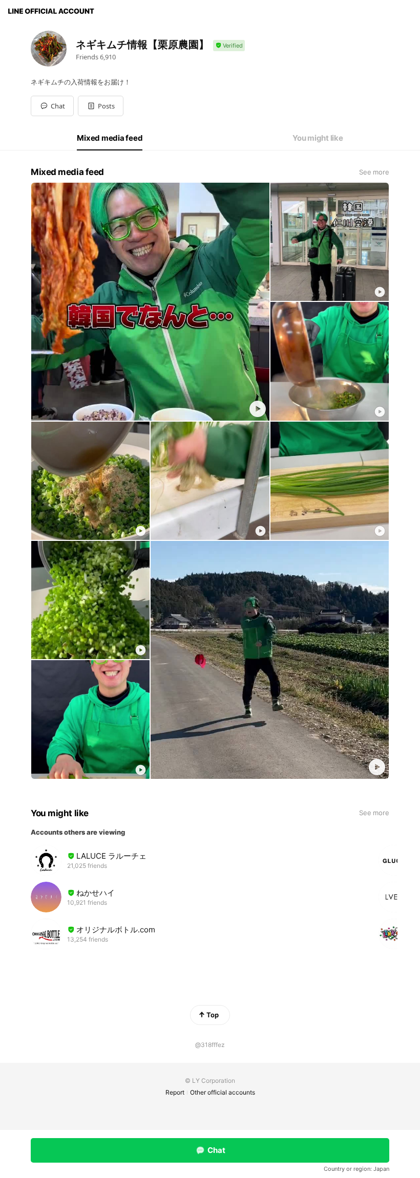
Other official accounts (222, 1092)
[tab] (109, 138)
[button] (100, 106)
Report (174, 1092)
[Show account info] (229, 46)
